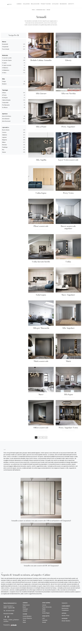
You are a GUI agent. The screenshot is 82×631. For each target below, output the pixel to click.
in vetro (4, 72)
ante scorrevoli (6, 121)
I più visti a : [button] (5, 127)
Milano (4, 142)
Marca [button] (4, 41)
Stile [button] (3, 79)
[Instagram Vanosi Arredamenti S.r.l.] (7, 616)
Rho (3, 149)
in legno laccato (6, 65)
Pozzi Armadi (5, 49)
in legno (4, 62)
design (4, 81)
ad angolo (5, 97)
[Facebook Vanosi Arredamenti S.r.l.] (5, 616)
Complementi (65, 610)
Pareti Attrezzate (46, 607)
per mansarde (6, 105)
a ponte (4, 95)
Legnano (4, 137)
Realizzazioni (26, 605)
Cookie (10, 619)
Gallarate (4, 135)
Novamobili (5, 44)
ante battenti (5, 118)
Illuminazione (65, 608)
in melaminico (5, 70)
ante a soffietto (6, 116)
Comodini (44, 620)
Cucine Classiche (27, 618)
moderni (4, 84)
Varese (4, 152)
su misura (4, 107)
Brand (24, 607)
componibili (5, 102)
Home (33, 9)
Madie (43, 609)
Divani (43, 611)
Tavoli (24, 620)
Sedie (24, 622)
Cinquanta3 (5, 46)
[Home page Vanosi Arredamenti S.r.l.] (9, 4)
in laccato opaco (7, 60)
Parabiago (5, 147)
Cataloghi (25, 609)
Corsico (4, 132)
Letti (43, 618)
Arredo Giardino (66, 620)
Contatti (25, 611)
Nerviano (4, 144)
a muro (4, 92)
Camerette (64, 603)
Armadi (48, 9)
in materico (5, 67)
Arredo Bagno (46, 613)
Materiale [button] (5, 55)
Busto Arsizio (5, 130)
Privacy (5, 619)
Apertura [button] (4, 113)
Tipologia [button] (5, 90)
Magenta (4, 139)
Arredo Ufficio (65, 615)
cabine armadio (6, 100)
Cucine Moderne (27, 616)
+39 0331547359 (10, 610)
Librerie (44, 605)
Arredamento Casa (40, 9)
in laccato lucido (7, 58)
